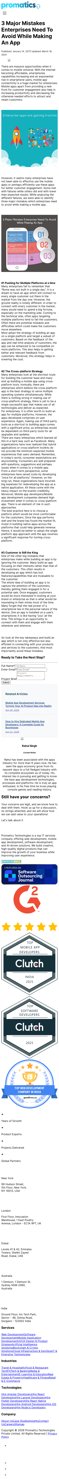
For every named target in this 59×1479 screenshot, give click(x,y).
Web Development (12, 1334)
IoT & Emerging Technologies (29, 1352)
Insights (34, 1421)
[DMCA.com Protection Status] (11, 862)
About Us (7, 1421)
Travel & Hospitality (13, 1367)
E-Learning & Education (33, 1374)
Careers (9, 1424)
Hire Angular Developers (16, 1394)
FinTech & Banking (18, 1371)
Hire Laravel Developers (30, 1397)
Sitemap (19, 1424)
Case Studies (21, 1421)
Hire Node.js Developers (30, 1407)
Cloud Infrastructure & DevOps (32, 1351)
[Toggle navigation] (4, 13)
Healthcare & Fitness (36, 1377)
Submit (6, 682)
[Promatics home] (18, 8)
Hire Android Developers (30, 1404)
